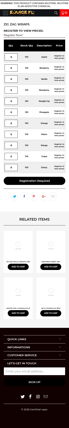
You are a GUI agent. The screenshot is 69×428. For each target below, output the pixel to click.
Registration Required (34, 181)
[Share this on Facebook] (24, 196)
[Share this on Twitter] (15, 196)
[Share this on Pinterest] (34, 196)
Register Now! (13, 35)
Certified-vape (38, 409)
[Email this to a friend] (53, 196)
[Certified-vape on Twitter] (23, 396)
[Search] (46, 13)
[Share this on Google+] (43, 196)
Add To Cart (18, 267)
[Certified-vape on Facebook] (30, 396)
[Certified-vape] (22, 13)
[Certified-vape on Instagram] (38, 396)
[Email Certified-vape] (46, 396)
